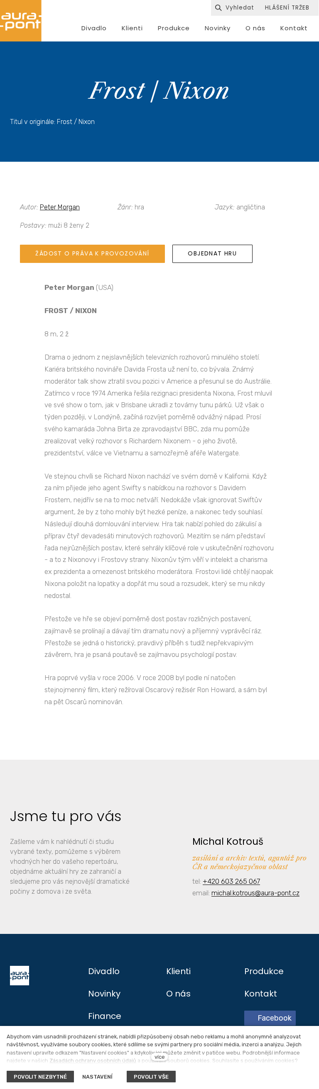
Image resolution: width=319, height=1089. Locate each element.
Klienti (178, 971)
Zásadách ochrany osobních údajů (92, 1060)
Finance (104, 1016)
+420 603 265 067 (231, 881)
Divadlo (104, 971)
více (160, 1057)
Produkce (264, 971)
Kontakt (260, 993)
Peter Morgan (60, 207)
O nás (178, 993)
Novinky (104, 993)
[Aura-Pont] (21, 20)
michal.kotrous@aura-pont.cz (255, 893)
